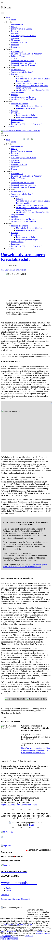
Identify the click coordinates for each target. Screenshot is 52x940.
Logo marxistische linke (25, 115)
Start (8, 17)
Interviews (15, 45)
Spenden (14, 95)
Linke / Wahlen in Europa (21, 29)
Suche (13, 20)
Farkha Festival (17, 51)
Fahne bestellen (17, 120)
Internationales (17, 24)
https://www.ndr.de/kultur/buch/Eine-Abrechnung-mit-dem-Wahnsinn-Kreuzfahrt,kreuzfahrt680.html (36, 750)
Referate (14, 110)
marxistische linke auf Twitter (23, 97)
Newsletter (10, 126)
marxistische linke (18, 70)
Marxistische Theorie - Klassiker (29, 106)
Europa (14, 26)
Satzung (19, 76)
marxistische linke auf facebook (23, 99)
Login (8, 888)
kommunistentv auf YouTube (22, 61)
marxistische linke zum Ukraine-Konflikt (32, 90)
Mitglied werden (17, 92)
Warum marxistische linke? (22, 72)
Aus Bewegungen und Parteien (23, 36)
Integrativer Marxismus (25, 108)
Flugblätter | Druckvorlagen (27, 117)
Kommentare (16, 47)
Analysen (15, 38)
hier (31, 825)
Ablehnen (14, 936)
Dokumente (15, 74)
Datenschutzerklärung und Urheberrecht (27, 124)
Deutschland (16, 31)
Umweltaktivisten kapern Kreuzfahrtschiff (23, 257)
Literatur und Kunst (19, 42)
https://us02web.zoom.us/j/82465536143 (19, 805)
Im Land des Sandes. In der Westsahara (26, 54)
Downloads (15, 113)
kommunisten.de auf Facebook (23, 63)
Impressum (15, 122)
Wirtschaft (15, 33)
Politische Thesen (18, 56)
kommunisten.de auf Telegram (23, 65)
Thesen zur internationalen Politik (29, 83)
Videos (14, 58)
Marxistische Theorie (19, 104)
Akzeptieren (5, 936)
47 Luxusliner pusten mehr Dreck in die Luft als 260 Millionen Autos (25, 565)
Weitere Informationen (9, 939)
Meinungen (15, 40)
